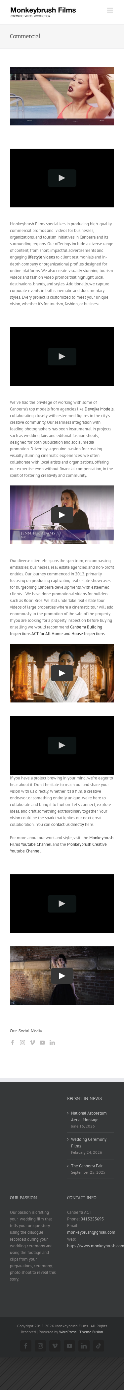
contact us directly (67, 824)
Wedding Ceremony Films (88, 1142)
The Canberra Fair (87, 1166)
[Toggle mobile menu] (110, 10)
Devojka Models (99, 409)
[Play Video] (62, 178)
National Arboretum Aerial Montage (89, 1116)
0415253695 (92, 1219)
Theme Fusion (91, 1331)
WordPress (67, 1331)
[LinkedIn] (52, 1042)
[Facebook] (12, 1042)
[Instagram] (22, 1042)
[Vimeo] (32, 1042)
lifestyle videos (41, 257)
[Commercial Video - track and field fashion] (62, 96)
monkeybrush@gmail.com (91, 1232)
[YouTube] (42, 1042)
